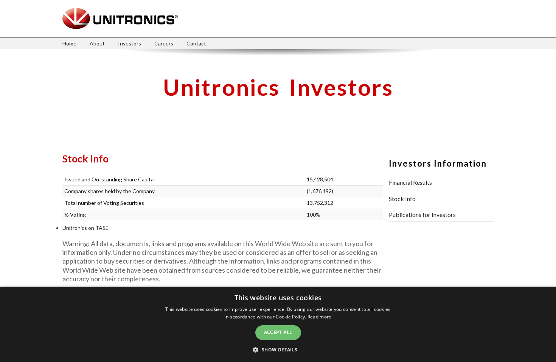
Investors (129, 43)
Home (69, 43)
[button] (277, 349)
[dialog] (278, 324)
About (97, 43)
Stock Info (402, 198)
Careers (163, 43)
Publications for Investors (422, 214)
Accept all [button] (278, 332)
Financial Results (410, 182)
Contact (196, 43)
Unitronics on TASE (85, 228)
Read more (320, 317)
